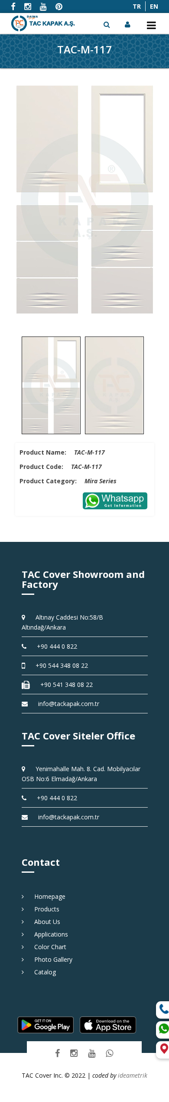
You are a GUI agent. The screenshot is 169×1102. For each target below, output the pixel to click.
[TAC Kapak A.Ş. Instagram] (74, 1052)
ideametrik (132, 1075)
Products (43, 909)
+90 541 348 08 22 (63, 684)
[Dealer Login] (128, 24)
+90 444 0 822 (54, 646)
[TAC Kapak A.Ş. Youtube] (92, 1052)
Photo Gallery (50, 959)
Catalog (42, 972)
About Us (44, 921)
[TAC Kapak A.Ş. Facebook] (57, 1052)
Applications (48, 934)
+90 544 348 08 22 (58, 665)
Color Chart (47, 947)
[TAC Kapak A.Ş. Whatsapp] (109, 1052)
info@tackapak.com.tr (68, 703)
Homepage (46, 896)
